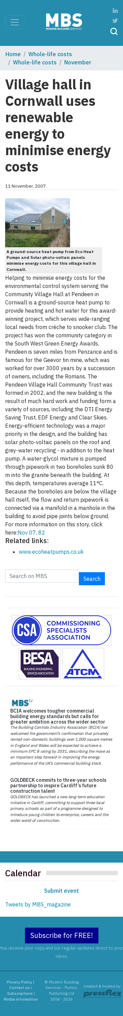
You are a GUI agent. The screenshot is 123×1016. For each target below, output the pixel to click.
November (77, 62)
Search (91, 578)
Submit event (61, 890)
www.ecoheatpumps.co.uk (51, 551)
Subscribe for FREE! (61, 935)
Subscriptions (20, 993)
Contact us (19, 987)
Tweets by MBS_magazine (38, 904)
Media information (21, 999)
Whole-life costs (50, 54)
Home (13, 54)
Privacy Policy (19, 982)
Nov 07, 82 (31, 532)
